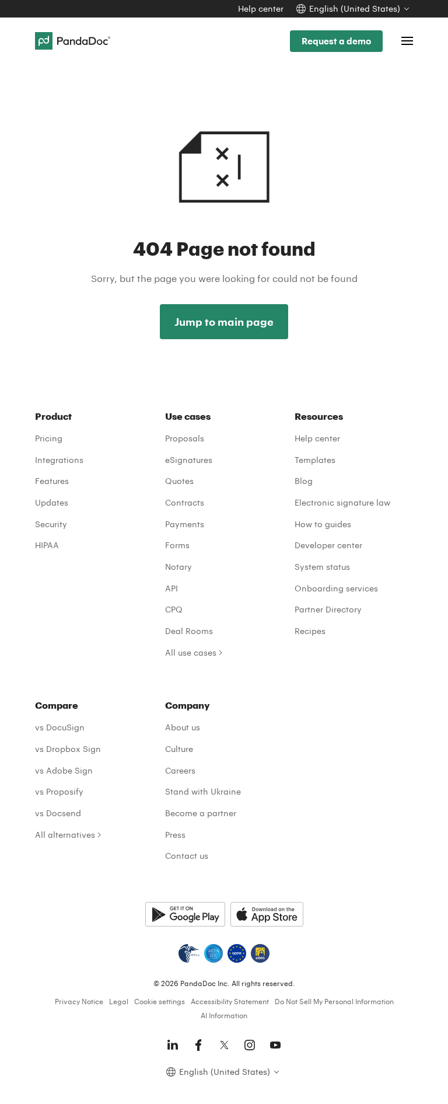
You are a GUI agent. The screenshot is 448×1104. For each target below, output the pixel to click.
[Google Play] (185, 914)
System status (322, 567)
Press (175, 835)
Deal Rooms (189, 631)
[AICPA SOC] (213, 953)
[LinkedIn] (173, 1045)
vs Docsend (58, 813)
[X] (224, 1045)
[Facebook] (198, 1045)
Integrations (59, 460)
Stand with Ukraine (203, 791)
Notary (178, 567)
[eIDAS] (260, 953)
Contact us (186, 856)
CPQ (174, 609)
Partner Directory (328, 609)
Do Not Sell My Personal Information (334, 1001)
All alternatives (65, 835)
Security (51, 524)
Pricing (48, 438)
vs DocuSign (60, 727)
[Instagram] (250, 1045)
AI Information (224, 1015)
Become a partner (200, 813)
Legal (118, 1001)
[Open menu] (407, 41)
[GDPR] (237, 953)
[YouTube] (275, 1045)
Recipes (310, 631)
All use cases (190, 652)
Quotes (179, 481)
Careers (180, 770)
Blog (304, 481)
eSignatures (188, 460)
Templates (315, 460)
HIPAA (47, 545)
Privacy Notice (79, 1001)
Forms (177, 545)
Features (52, 481)
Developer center (328, 545)
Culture (179, 749)
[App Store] (266, 914)
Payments (184, 524)
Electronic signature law (342, 502)
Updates (51, 502)
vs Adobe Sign (64, 770)
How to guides (323, 524)
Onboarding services (336, 588)
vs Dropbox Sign (68, 749)
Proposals (184, 438)
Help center (261, 8)
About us (182, 727)
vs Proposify (59, 791)
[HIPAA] (189, 953)
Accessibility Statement (230, 1001)
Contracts (184, 502)
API (171, 588)
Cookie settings (159, 1001)
